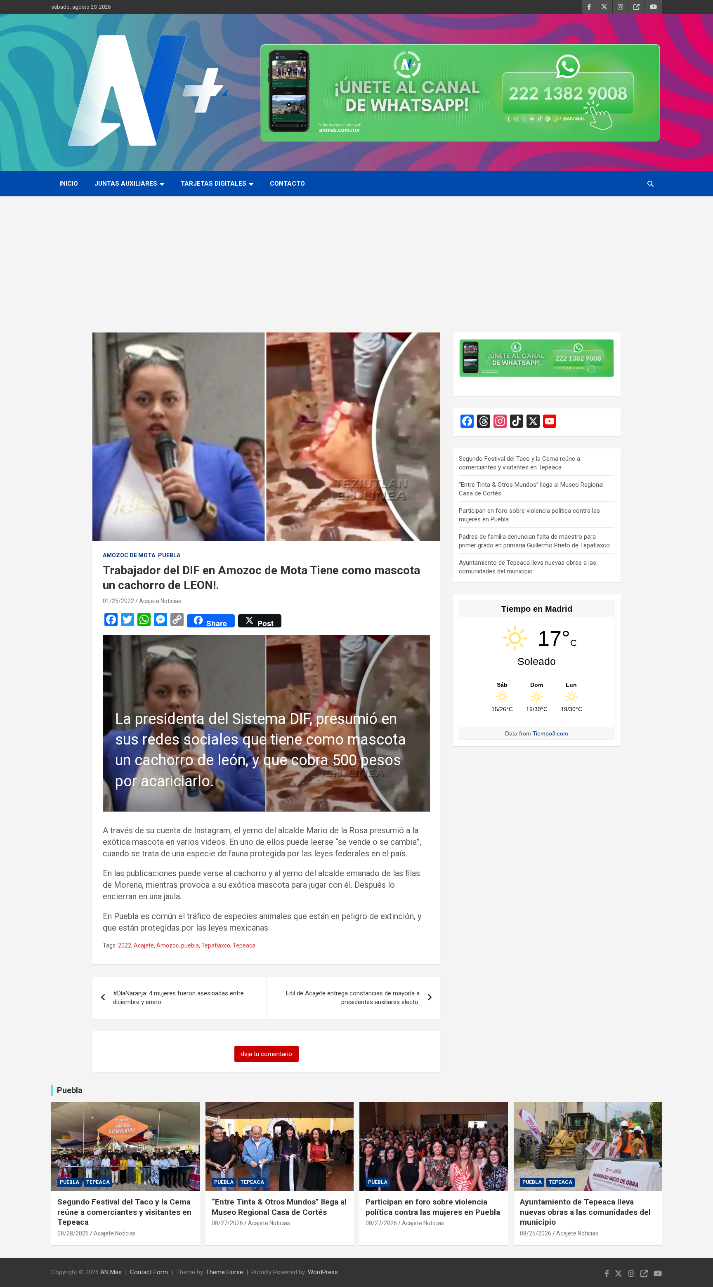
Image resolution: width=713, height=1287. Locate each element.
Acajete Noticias (160, 601)
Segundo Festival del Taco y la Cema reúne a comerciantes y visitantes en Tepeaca (124, 1212)
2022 (124, 945)
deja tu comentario (266, 1054)
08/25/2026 (535, 1233)
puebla (190, 945)
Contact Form (149, 1272)
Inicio (68, 183)
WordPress (323, 1272)
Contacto (287, 183)
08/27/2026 (227, 1223)
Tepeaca (244, 945)
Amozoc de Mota (129, 555)
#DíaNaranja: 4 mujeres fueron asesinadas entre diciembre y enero (178, 998)
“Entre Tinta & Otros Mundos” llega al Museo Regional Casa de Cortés (279, 1207)
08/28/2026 (73, 1233)
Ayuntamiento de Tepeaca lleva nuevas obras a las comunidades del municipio (585, 1212)
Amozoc (167, 945)
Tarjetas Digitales (213, 183)
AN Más (111, 1272)
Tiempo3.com (550, 733)
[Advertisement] (356, 258)
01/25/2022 (118, 601)
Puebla (169, 555)
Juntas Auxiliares (125, 183)
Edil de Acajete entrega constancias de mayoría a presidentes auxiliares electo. (353, 998)
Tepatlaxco (215, 945)
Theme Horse (224, 1272)
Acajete (144, 945)
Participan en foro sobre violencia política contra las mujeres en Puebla (433, 1207)
